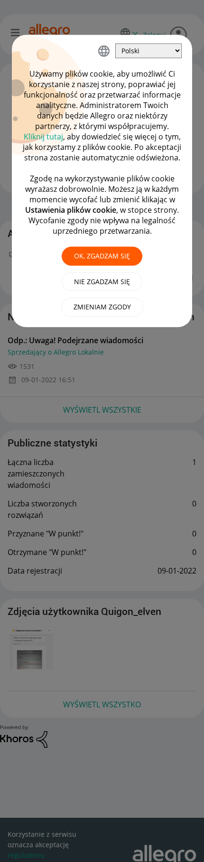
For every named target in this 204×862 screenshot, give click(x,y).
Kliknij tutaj (43, 136)
